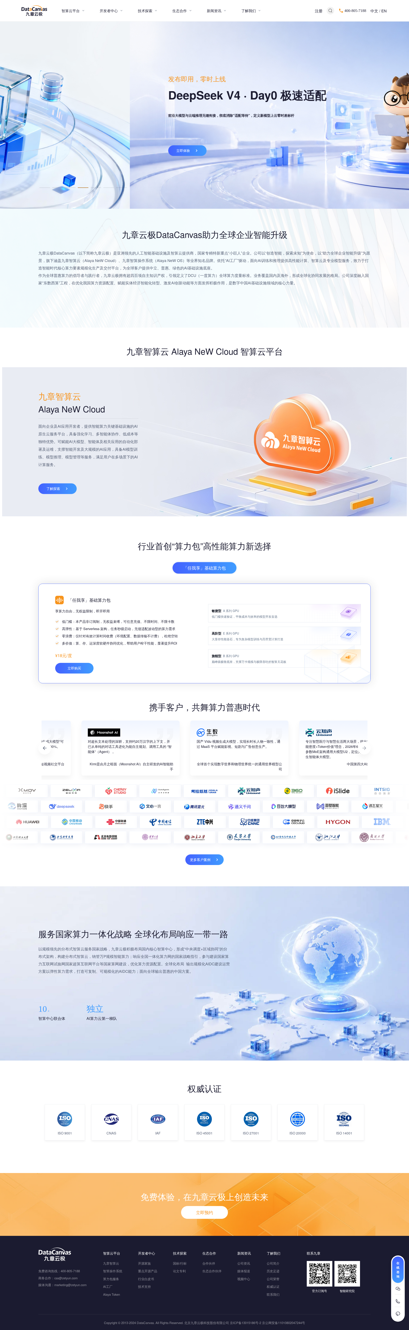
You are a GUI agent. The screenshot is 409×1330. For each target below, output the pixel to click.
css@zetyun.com (66, 1278)
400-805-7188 (355, 11)
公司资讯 (243, 1263)
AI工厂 (107, 1286)
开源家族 (144, 1263)
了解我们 (248, 10)
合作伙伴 (208, 1263)
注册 (319, 10)
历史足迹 (273, 1271)
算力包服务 (111, 1279)
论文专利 (179, 1271)
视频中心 (243, 1279)
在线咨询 (397, 1269)
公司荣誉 (273, 1279)
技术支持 (144, 1286)
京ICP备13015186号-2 (245, 1322)
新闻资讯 (214, 10)
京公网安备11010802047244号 (283, 1322)
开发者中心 (109, 10)
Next (364, 748)
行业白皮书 (146, 1279)
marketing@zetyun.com (70, 1284)
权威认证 (273, 1286)
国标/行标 (180, 1263)
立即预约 (204, 1212)
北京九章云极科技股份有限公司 (206, 1322)
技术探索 (145, 10)
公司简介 (273, 1263)
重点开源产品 (147, 1271)
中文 (374, 10)
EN (384, 10)
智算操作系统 (112, 1271)
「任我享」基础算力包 (204, 568)
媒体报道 (243, 1271)
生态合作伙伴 (212, 1271)
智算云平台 (71, 10)
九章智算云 (111, 1263)
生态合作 (179, 10)
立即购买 (74, 668)
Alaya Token (111, 1294)
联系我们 (273, 1294)
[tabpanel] (204, 115)
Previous (44, 748)
